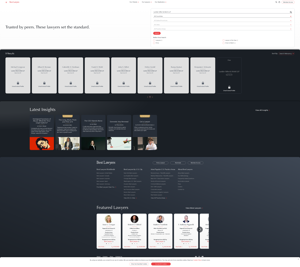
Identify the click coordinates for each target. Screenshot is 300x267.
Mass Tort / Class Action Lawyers (160, 178)
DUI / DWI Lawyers (156, 186)
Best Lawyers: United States (104, 173)
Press (179, 184)
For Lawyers (146, 2)
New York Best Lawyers (130, 173)
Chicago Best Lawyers (130, 178)
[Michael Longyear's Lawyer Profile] (17, 75)
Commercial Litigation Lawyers (159, 192)
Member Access (195, 163)
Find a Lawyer (160, 163)
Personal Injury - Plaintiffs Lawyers (160, 173)
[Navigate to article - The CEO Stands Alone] (93, 132)
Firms (157, 43)
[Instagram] (199, 256)
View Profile (101, 246)
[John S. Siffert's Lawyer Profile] (123, 75)
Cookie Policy (197, 260)
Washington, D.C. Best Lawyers (132, 181)
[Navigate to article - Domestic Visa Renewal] (119, 132)
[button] (290, 16)
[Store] (279, 2)
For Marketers (160, 2)
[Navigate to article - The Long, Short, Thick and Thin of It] (67, 132)
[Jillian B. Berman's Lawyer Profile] (44, 75)
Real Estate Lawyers (156, 195)
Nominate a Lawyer (183, 181)
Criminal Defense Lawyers (158, 184)
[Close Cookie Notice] (298, 259)
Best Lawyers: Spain (102, 181)
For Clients (133, 2)
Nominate (178, 163)
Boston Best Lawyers (130, 192)
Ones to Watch (229, 43)
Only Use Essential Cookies (139, 264)
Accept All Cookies (161, 264)
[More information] (112, 241)
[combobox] (220, 12)
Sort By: (275, 53)
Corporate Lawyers (156, 189)
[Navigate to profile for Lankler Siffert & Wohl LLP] (229, 72)
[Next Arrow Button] (200, 229)
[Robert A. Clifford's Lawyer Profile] (134, 221)
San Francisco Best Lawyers (132, 189)
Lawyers (158, 40)
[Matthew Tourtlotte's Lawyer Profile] (160, 221)
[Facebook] (196, 256)
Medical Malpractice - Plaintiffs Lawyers (162, 176)
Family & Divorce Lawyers (158, 181)
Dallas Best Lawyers (129, 186)
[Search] (276, 2)
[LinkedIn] (202, 256)
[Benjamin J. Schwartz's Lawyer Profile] (202, 75)
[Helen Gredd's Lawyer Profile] (150, 75)
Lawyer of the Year (230, 40)
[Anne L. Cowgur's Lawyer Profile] (108, 221)
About (98, 256)
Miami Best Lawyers (129, 195)
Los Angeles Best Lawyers (131, 176)
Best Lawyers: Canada (103, 176)
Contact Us (181, 189)
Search (157, 33)
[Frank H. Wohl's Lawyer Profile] (97, 75)
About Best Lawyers (183, 173)
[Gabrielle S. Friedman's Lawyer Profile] (70, 75)
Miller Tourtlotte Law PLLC (160, 228)
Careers (180, 186)
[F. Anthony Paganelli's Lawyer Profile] (186, 221)
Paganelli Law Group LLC (108, 228)
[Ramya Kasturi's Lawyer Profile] (176, 75)
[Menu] (6, 2)
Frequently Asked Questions (186, 178)
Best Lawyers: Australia (103, 178)
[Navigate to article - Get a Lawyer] (145, 132)
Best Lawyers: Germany (103, 184)
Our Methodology (183, 176)
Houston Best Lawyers (130, 184)
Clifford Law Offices (134, 228)
